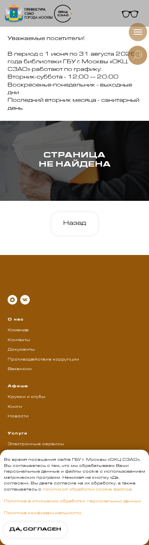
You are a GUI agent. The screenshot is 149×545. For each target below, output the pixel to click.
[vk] (25, 300)
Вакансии (20, 369)
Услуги (18, 434)
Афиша (18, 386)
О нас (16, 320)
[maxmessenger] (12, 300)
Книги (15, 407)
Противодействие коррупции (43, 360)
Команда (18, 330)
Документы (21, 350)
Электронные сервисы (36, 444)
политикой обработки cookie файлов (87, 490)
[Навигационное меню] (138, 32)
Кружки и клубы (26, 397)
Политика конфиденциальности (42, 513)
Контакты (19, 340)
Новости (18, 416)
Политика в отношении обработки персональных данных (72, 501)
